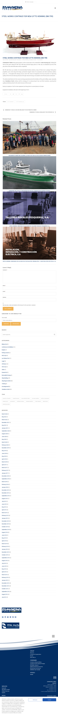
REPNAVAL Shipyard (34, 665)
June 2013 (4, 566)
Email (4, 291)
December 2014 (5, 521)
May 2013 (4, 569)
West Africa (45, 401)
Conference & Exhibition (7, 347)
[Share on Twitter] (13, 94)
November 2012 (5, 586)
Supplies (3, 692)
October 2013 (5, 555)
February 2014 (5, 546)
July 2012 (4, 597)
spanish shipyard (29, 401)
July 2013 (4, 563)
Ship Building (26, 59)
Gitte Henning (10, 101)
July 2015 (4, 501)
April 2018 (4, 459)
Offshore (4, 364)
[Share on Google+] (16, 94)
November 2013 (5, 552)
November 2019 (5, 447)
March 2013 (4, 574)
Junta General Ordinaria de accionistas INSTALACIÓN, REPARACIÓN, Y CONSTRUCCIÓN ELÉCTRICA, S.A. (29, 261)
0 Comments (40, 59)
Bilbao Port (4, 344)
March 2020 (4, 442)
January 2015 (5, 518)
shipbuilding (5, 401)
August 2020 (5, 433)
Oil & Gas (4, 366)
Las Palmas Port (5, 358)
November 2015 (5, 493)
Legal (3, 361)
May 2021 (4, 425)
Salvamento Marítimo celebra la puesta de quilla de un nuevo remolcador (29, 155)
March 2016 (4, 481)
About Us (32, 652)
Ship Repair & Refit (6, 380)
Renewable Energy (6, 375)
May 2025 (4, 416)
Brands (31, 655)
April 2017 (4, 464)
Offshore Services (5, 691)
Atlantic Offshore (6, 398)
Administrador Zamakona (15, 59)
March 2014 (4, 543)
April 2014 (4, 540)
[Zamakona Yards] (12, 8)
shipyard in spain (20, 401)
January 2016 (5, 487)
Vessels (31, 674)
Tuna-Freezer (38, 401)
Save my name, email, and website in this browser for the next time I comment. (19, 305)
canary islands (16, 398)
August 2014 (5, 532)
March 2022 (4, 419)
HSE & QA (4, 355)
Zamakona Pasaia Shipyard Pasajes (37, 663)
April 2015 (4, 509)
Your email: (4, 317)
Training (4, 383)
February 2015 (5, 515)
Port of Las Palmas (45, 398)
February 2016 (5, 484)
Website (4, 297)
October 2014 (5, 526)
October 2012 (5, 588)
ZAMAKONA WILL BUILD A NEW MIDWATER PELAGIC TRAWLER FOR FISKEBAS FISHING (29, 190)
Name (4, 285)
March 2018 (4, 461)
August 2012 (5, 594)
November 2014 (5, 524)
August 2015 (5, 498)
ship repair (12, 401)
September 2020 (6, 430)
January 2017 (5, 473)
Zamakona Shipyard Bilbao (36, 662)
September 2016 (6, 478)
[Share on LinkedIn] (22, 94)
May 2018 (4, 456)
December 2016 (5, 476)
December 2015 (5, 490)
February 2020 (5, 445)
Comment (5, 269)
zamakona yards (6, 404)
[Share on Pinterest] (19, 94)
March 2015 (4, 512)
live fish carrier (35, 398)
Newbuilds (4, 688)
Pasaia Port (4, 372)
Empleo (3, 349)
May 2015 (4, 507)
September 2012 (6, 591)
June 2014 (4, 535)
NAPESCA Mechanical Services (36, 666)
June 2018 (4, 453)
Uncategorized (5, 386)
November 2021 (5, 422)
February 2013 (5, 577)
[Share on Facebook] (10, 94)
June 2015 (4, 504)
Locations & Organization (35, 654)
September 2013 (6, 557)
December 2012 (5, 583)
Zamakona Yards (32, 59)
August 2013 (5, 560)
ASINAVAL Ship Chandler (35, 669)
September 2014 (6, 529)
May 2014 (4, 538)
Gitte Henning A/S (20, 101)
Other (3, 369)
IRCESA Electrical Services (35, 668)
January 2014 (5, 549)
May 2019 (4, 450)
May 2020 (4, 439)
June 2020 (4, 436)
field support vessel (25, 398)
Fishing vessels (5, 352)
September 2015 (6, 495)
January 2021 (5, 428)
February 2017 (5, 470)
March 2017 (4, 467)
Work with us (33, 657)
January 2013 (5, 580)
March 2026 (4, 414)
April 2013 (4, 571)
